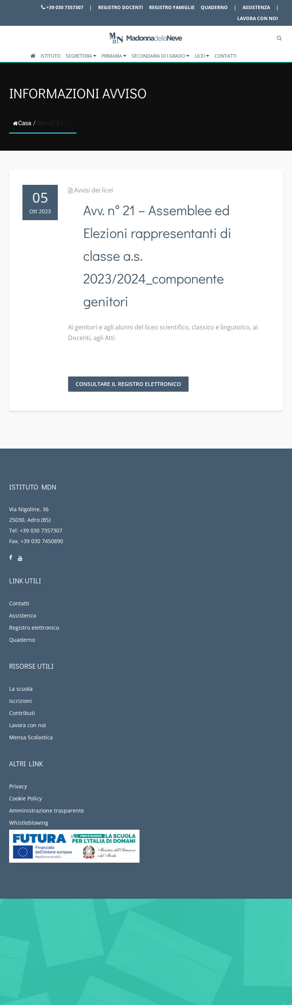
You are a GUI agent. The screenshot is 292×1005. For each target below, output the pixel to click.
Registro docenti (120, 7)
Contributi (22, 713)
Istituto (50, 56)
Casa (24, 123)
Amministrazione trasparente (46, 810)
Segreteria (79, 56)
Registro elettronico (34, 627)
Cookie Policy (25, 798)
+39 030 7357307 (64, 7)
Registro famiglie (172, 7)
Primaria (112, 56)
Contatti (225, 56)
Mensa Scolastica (31, 737)
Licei (200, 56)
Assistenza (256, 7)
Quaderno (214, 7)
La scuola (21, 688)
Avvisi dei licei (93, 190)
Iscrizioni (20, 700)
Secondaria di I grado (159, 56)
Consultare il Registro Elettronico (128, 384)
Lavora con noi (257, 18)
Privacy (18, 786)
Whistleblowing (28, 822)
